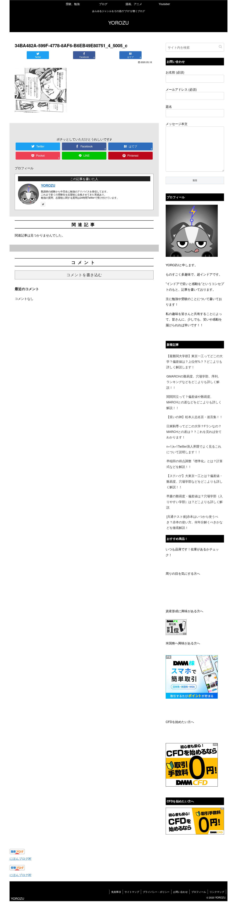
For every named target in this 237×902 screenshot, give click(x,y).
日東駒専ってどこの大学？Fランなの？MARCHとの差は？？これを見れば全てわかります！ (194, 431)
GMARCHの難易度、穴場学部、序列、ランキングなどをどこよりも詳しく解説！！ (193, 382)
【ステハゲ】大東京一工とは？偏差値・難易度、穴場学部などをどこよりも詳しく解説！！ (194, 481)
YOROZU (48, 185)
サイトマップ (132, 891)
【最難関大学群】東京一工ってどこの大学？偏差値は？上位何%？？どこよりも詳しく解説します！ (194, 361)
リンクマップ (217, 891)
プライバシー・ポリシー (156, 891)
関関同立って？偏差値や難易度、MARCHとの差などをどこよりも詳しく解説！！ (194, 402)
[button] (220, 46)
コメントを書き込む (84, 275)
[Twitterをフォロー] (43, 204)
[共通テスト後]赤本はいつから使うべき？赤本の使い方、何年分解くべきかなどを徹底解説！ (194, 522)
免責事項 (116, 891)
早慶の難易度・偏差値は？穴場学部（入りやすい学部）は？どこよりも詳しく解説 (194, 501)
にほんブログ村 (20, 858)
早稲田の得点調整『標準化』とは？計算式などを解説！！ (194, 464)
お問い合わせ (180, 891)
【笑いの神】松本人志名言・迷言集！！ (194, 416)
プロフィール (198, 891)
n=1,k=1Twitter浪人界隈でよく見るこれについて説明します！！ (193, 449)
